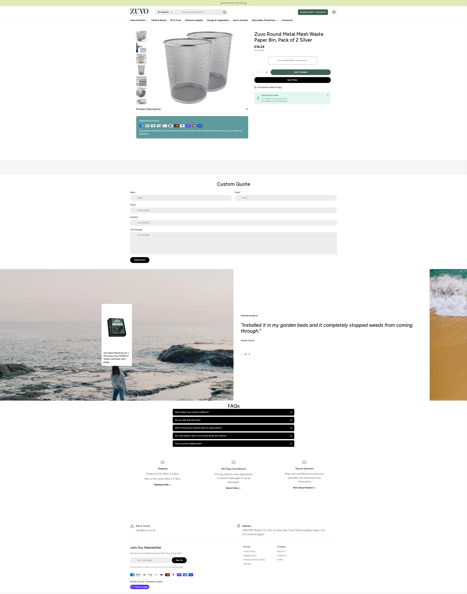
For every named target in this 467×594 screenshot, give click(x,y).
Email (238, 192)
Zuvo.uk (140, 581)
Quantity (134, 217)
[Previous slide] (241, 354)
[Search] (224, 12)
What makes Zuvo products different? (192, 412)
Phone (133, 205)
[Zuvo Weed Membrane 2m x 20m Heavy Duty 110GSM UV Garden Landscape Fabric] (117, 327)
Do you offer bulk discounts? (188, 420)
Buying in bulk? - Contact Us (313, 12)
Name (132, 192)
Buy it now (292, 80)
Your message (136, 229)
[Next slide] (249, 354)
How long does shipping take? (188, 443)
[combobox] (191, 12)
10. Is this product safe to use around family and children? (201, 436)
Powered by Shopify (153, 581)
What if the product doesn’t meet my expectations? (198, 428)
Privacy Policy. (177, 567)
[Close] (328, 95)
